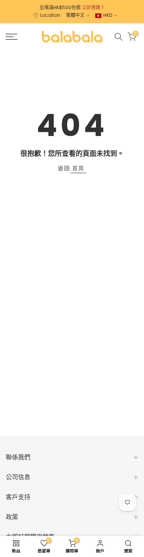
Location (50, 15)
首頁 (78, 168)
